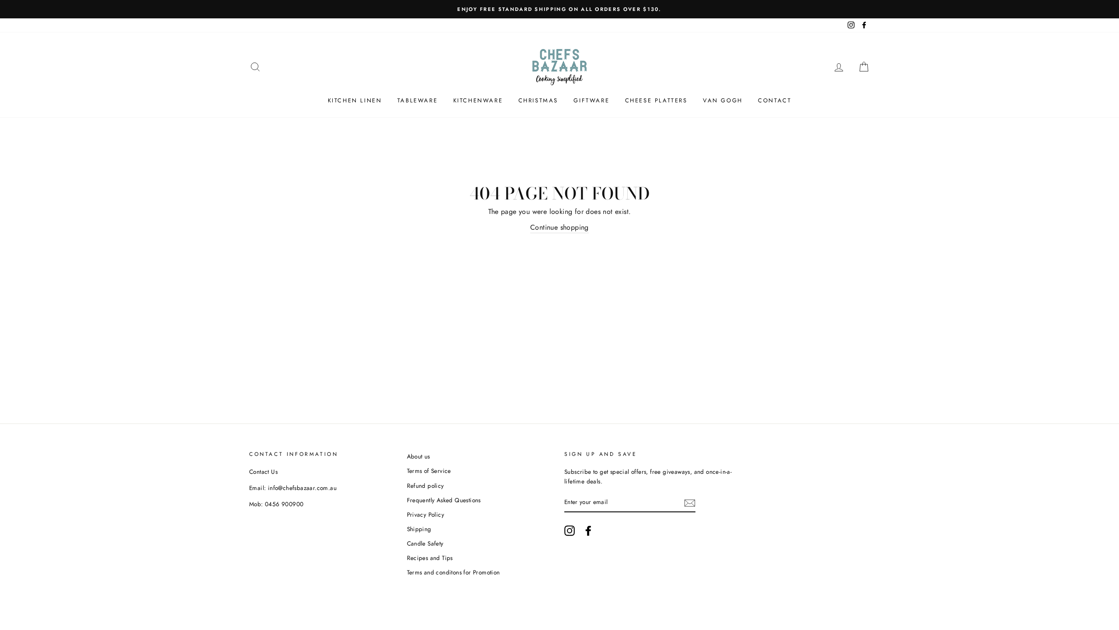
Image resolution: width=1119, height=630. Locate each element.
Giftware (591, 100)
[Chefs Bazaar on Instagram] (569, 530)
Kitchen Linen (355, 100)
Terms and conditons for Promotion (453, 572)
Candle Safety (425, 543)
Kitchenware (478, 100)
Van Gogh (723, 100)
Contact (774, 100)
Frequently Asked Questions (444, 500)
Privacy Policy (426, 514)
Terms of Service (429, 470)
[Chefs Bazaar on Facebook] (588, 530)
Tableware (417, 100)
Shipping (419, 529)
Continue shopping (559, 227)
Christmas (538, 100)
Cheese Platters (656, 100)
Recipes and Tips (430, 557)
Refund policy (425, 485)
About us (418, 456)
